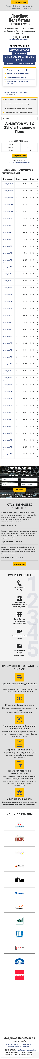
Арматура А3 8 (8, 198)
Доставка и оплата (14, 8)
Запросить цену (19, 156)
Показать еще (19, 564)
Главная (9, 6)
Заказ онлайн (28, 6)
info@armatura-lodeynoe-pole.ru (19, 39)
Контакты (27, 8)
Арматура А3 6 (8, 184)
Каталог (17, 6)
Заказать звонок (20, 2)
